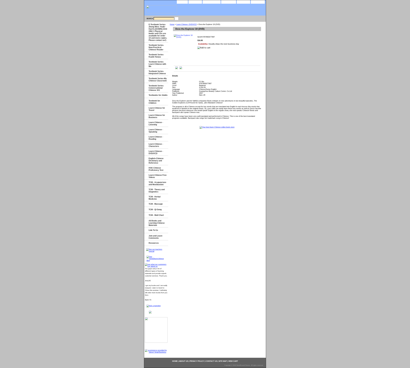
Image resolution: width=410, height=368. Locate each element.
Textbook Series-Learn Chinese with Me (157, 64)
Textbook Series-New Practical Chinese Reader (156, 47)
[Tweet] (176, 68)
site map (243, 2)
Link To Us (153, 230)
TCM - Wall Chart (156, 215)
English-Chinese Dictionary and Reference (156, 160)
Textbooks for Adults (158, 95)
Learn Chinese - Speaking (156, 130)
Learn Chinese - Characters (156, 145)
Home (172, 24)
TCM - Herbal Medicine (154, 198)
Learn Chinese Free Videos (158, 176)
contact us (229, 2)
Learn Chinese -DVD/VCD (186, 24)
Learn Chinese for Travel (157, 109)
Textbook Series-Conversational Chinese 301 (156, 88)
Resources (154, 243)
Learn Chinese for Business (157, 116)
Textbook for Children (154, 102)
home (182, 2)
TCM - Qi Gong (155, 209)
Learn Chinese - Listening (156, 123)
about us (195, 2)
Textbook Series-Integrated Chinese (157, 72)
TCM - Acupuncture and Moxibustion (157, 183)
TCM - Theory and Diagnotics (157, 190)
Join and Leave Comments (155, 237)
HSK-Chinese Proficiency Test (156, 169)
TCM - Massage (156, 204)
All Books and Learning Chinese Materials (157, 223)
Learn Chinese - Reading (156, 138)
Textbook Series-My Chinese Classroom (158, 79)
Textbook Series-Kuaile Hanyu (156, 56)
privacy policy (211, 2)
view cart (257, 2)
